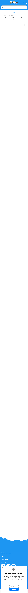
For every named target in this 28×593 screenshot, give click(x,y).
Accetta (14, 589)
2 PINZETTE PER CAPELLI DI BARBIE (3, 62)
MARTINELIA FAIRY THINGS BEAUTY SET (11, 431)
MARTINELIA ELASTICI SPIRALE (17, 409)
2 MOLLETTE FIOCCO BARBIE (24, 40)
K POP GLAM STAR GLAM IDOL (24, 322)
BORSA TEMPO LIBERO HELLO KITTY (4, 84)
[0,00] (26, 3)
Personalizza (14, 586)
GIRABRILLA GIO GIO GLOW (17, 235)
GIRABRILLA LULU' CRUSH (11, 279)
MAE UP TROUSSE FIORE (11, 366)
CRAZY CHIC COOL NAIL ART (17, 192)
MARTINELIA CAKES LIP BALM (11, 387)
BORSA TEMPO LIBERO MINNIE (17, 84)
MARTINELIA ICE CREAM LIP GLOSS (3, 496)
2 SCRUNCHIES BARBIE (11, 62)
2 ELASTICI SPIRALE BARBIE (17, 40)
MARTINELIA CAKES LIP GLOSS (17, 387)
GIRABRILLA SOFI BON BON (17, 300)
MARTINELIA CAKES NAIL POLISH (24, 387)
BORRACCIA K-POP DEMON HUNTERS (24, 62)
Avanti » (16, 19)
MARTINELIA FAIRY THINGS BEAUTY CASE (4, 431)
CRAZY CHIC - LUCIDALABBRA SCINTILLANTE (4, 192)
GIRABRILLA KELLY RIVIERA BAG (3, 279)
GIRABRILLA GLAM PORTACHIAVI (24, 236)
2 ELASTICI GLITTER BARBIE (11, 40)
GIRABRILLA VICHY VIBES (24, 300)
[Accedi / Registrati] (24, 3)
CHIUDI (3, 568)
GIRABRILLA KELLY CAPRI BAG (17, 257)
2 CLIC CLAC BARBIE (3, 40)
